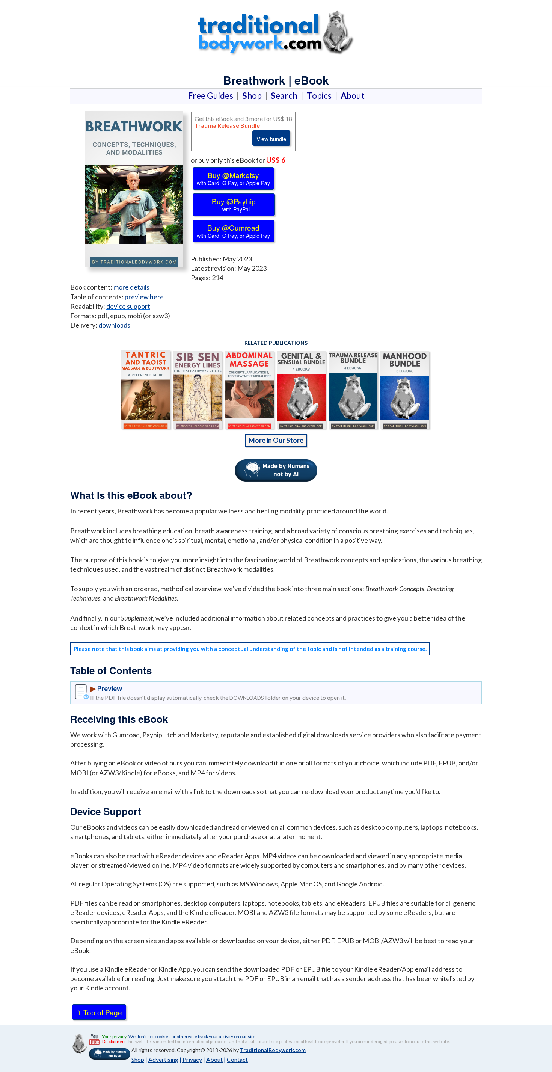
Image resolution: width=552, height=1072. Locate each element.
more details (131, 287)
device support (128, 306)
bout (353, 95)
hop (253, 95)
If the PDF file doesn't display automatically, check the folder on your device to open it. (218, 697)
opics (320, 95)
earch (285, 95)
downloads (114, 325)
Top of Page (99, 1012)
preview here (144, 297)
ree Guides (212, 95)
